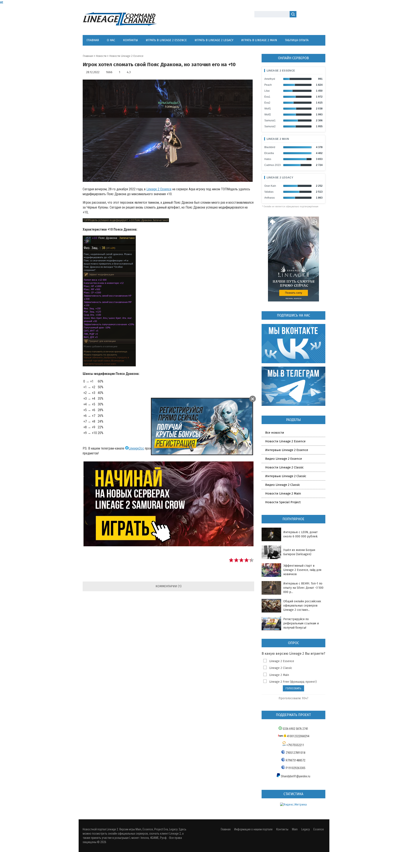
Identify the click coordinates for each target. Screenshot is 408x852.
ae (1, 2)
